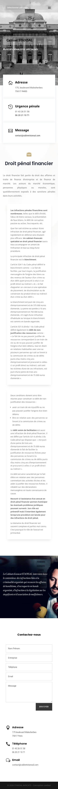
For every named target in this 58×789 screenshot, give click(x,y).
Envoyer (44, 706)
